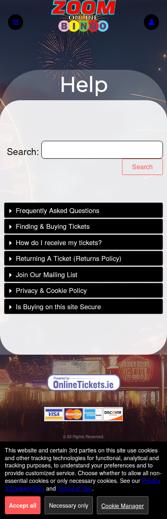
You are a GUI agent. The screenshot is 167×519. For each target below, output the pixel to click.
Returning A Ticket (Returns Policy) (69, 258)
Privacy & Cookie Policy (51, 290)
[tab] (83, 210)
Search (142, 166)
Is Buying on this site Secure (58, 306)
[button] (151, 22)
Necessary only (68, 505)
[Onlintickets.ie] (83, 382)
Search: (24, 150)
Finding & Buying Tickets (53, 226)
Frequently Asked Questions (57, 210)
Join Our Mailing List (46, 274)
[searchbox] (102, 150)
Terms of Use (75, 488)
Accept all (22, 505)
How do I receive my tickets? (59, 242)
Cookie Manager (122, 506)
